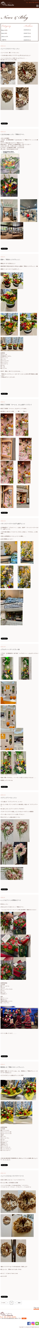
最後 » (19, 1302)
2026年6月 (26, 36)
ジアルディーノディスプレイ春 (10, 649)
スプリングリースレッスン (9, 797)
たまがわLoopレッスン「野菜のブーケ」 (13, 134)
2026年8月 (26, 30)
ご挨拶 (3, 39)
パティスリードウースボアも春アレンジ (13, 523)
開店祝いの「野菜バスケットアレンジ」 (13, 1067)
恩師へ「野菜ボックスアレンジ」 (11, 259)
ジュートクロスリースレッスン (10, 48)
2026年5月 (26, 40)
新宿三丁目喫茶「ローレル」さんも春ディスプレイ (16, 404)
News (2, 33)
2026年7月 (26, 33)
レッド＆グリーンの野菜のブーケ (11, 900)
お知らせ (3, 36)
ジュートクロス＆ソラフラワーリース (12, 1176)
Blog (2, 30)
